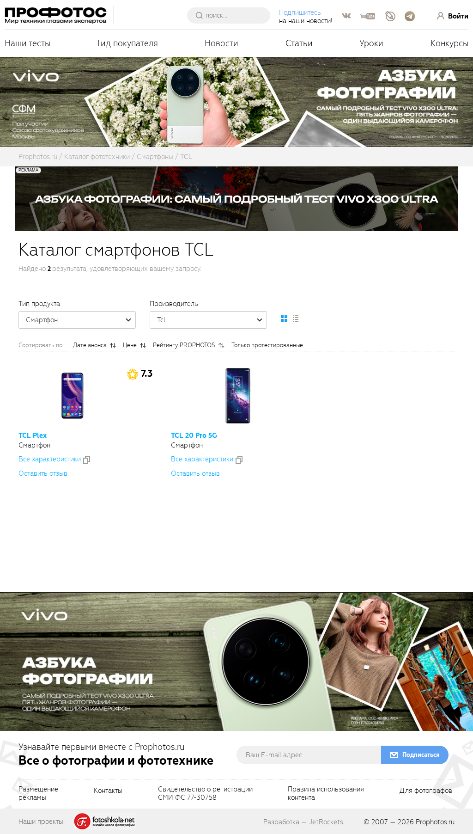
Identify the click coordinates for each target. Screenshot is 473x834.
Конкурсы (449, 43)
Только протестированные (267, 345)
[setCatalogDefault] (284, 318)
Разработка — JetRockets (303, 822)
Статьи (299, 43)
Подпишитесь (300, 12)
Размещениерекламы (38, 793)
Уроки (371, 43)
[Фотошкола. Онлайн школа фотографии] (105, 821)
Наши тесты (27, 43)
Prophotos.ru (435, 822)
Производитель (174, 303)
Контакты (108, 791)
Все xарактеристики (49, 459)
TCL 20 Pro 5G (194, 435)
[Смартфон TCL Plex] (72, 395)
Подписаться (420, 755)
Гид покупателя (127, 43)
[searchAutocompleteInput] (232, 15)
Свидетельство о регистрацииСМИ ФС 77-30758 (205, 793)
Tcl (161, 320)
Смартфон (42, 320)
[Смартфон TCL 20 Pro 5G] (238, 395)
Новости (221, 43)
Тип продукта (39, 303)
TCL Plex (32, 435)
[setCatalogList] (295, 318)
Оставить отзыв (42, 473)
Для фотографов (426, 791)
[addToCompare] (86, 460)
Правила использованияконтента (326, 793)
